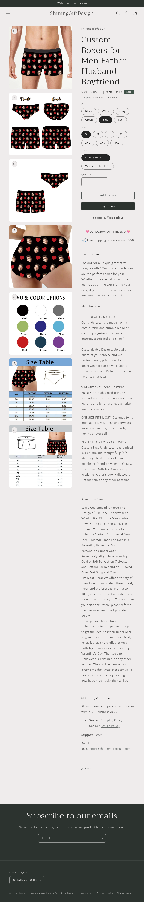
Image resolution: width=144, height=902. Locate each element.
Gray (122, 111)
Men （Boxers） (95, 157)
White (106, 111)
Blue (105, 119)
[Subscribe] (101, 838)
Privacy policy (85, 893)
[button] (8, 13)
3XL (102, 142)
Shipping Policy (111, 720)
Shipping (86, 98)
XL (121, 134)
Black (88, 111)
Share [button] (88, 768)
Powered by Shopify (47, 893)
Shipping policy (125, 893)
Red (120, 119)
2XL (87, 142)
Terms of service (105, 893)
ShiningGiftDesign (27, 893)
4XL (116, 142)
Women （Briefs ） (97, 166)
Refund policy (68, 893)
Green (89, 119)
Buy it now (108, 206)
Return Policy (110, 726)
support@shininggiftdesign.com (108, 748)
